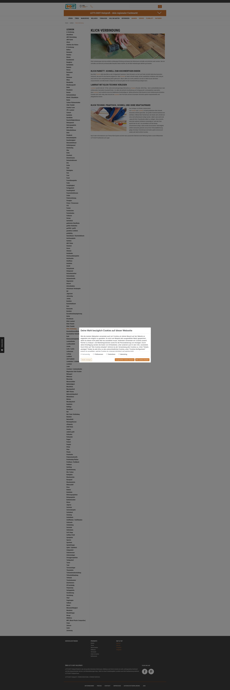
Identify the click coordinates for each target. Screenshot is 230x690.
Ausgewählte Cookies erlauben (125, 359)
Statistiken (111, 354)
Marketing (123, 354)
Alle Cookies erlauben (142, 359)
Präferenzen (99, 354)
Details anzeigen (86, 359)
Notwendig (86, 354)
